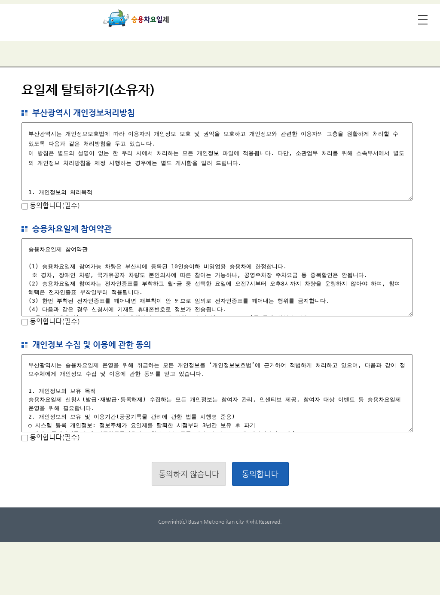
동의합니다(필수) (54, 205)
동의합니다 (260, 473)
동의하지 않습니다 (189, 473)
